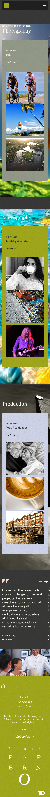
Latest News (25, 706)
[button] (44, 5)
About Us (25, 696)
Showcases (25, 701)
